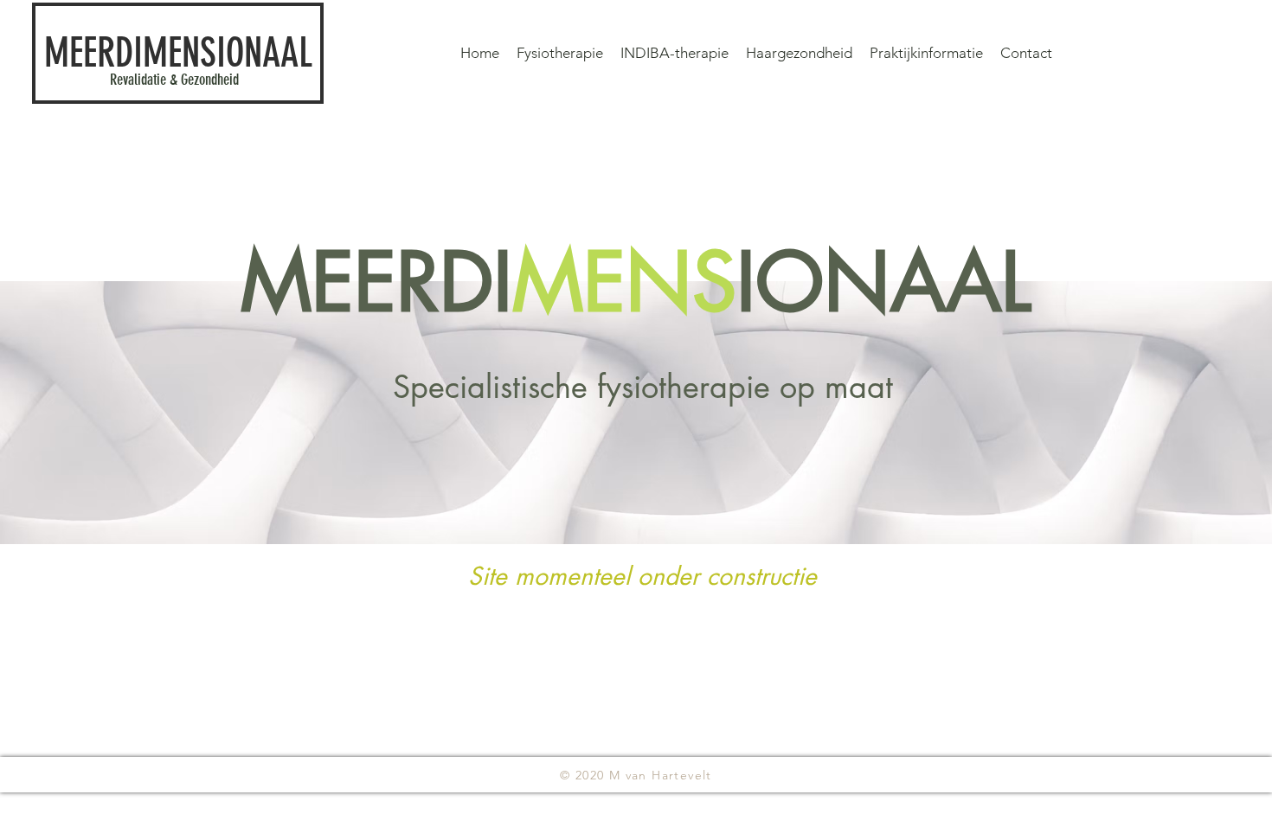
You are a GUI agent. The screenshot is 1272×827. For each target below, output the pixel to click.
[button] (926, 52)
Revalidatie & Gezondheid (174, 79)
